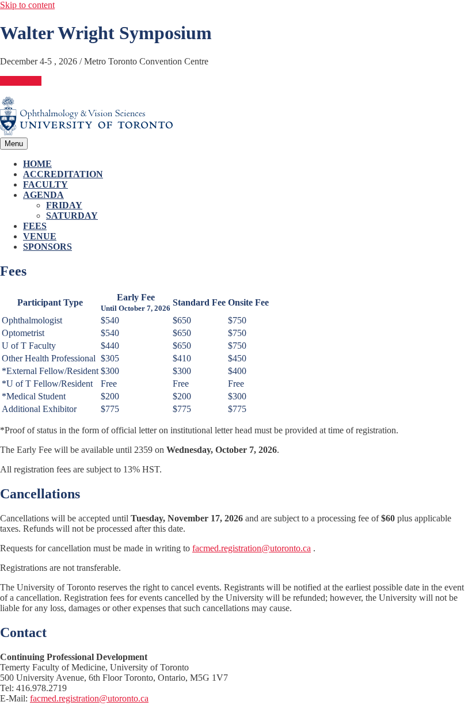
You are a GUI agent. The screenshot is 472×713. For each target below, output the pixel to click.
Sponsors (47, 246)
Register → (20, 81)
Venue (39, 236)
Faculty (45, 184)
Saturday (72, 215)
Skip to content (27, 5)
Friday (64, 205)
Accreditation (63, 174)
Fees (35, 226)
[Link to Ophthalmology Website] (86, 132)
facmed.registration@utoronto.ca (251, 548)
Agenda (43, 195)
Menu (14, 143)
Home (37, 164)
